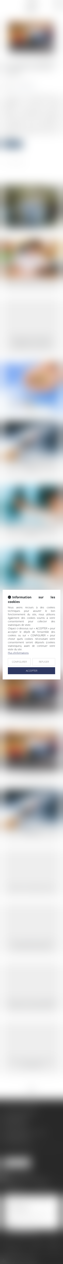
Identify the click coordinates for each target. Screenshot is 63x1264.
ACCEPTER (31, 670)
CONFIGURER (19, 661)
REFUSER (44, 661)
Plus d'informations (18, 652)
